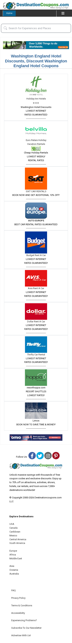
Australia (14, 573)
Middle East (15, 558)
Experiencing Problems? (24, 620)
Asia (11, 566)
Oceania (13, 569)
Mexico (13, 535)
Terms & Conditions (21, 605)
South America (17, 543)
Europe (13, 550)
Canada (13, 527)
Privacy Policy (18, 598)
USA (11, 524)
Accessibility (18, 613)
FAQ (13, 590)
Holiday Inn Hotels (36, 98)
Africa (12, 554)
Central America (17, 539)
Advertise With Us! (21, 635)
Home (9, 13)
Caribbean (14, 531)
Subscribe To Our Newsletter (26, 627)
